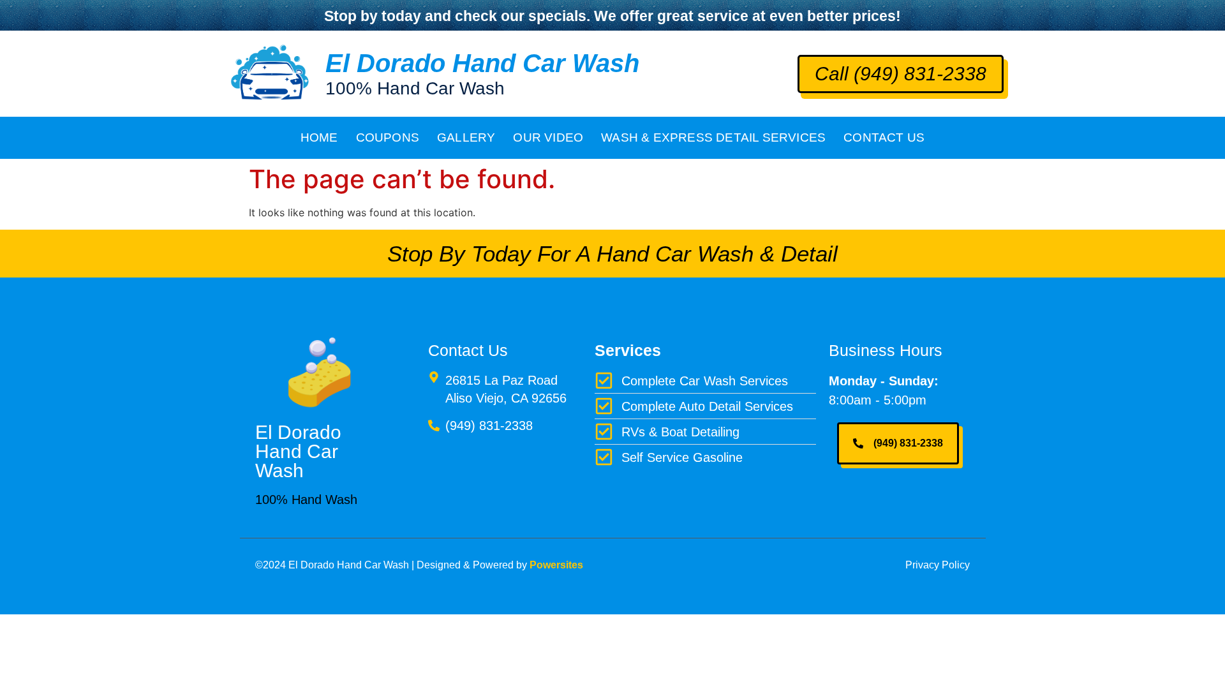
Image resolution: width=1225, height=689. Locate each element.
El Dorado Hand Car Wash (482, 63)
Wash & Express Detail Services (713, 137)
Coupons (387, 137)
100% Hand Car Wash (415, 88)
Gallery (466, 137)
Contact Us (883, 137)
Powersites (556, 564)
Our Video (548, 137)
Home (319, 137)
